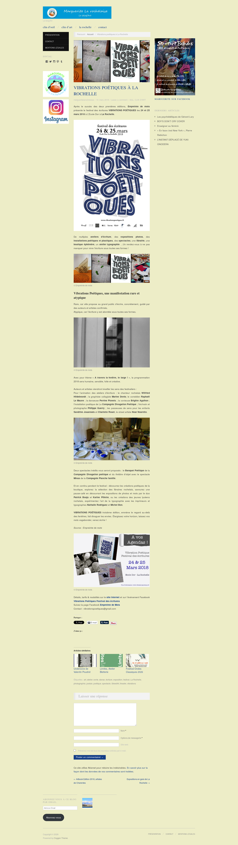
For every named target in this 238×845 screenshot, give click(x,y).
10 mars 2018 (102, 99)
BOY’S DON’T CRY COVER (171, 121)
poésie (89, 683)
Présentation (52, 35)
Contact (102, 27)
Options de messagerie (131, 737)
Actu (131, 99)
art (85, 679)
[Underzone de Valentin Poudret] (85, 660)
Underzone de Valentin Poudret (82, 670)
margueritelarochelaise (84, 99)
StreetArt (115, 683)
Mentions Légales (54, 47)
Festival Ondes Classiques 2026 (134, 670)
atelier (89, 679)
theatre (123, 683)
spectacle (106, 683)
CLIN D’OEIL (49, 27)
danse (102, 679)
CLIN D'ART (140, 99)
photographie (79, 683)
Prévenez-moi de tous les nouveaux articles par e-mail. (102, 750)
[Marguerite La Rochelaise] (77, 11)
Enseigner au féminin (168, 125)
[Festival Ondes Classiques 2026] (137, 660)
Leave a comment (119, 99)
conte (95, 679)
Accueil (90, 34)
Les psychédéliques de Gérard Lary (175, 116)
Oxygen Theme (61, 838)
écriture (109, 679)
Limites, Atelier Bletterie (107, 670)
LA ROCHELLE (85, 27)
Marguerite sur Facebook (172, 99)
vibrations (131, 683)
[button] (88, 803)
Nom (123, 730)
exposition (117, 679)
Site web (124, 744)
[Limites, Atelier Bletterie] (111, 660)
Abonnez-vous (53, 817)
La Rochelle (135, 679)
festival (126, 679)
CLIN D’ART (67, 27)
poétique (97, 683)
